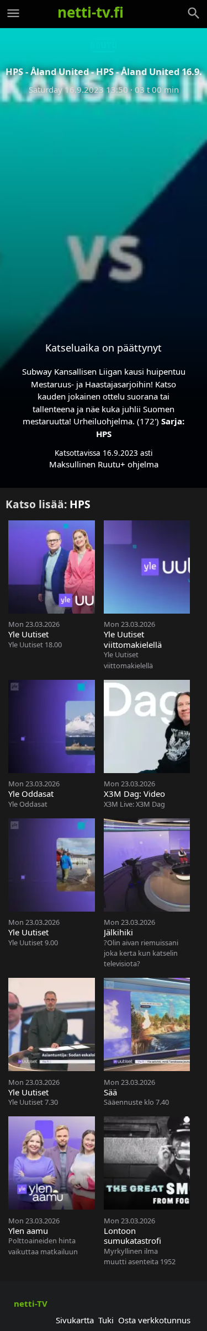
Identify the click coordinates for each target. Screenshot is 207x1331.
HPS (104, 433)
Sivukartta (75, 1319)
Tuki (106, 1319)
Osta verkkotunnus (154, 1319)
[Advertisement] (103, 209)
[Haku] (194, 13)
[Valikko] (13, 13)
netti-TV (30, 1303)
